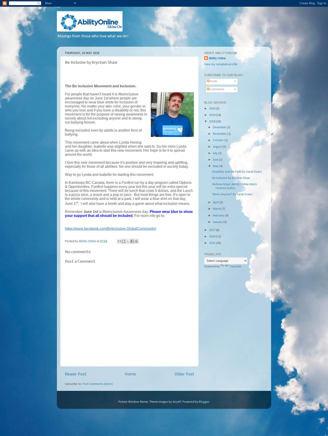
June (216, 159)
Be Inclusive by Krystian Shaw (231, 178)
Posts (213, 81)
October (218, 140)
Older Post (184, 374)
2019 (212, 115)
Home (130, 374)
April (216, 202)
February (219, 215)
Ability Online (217, 58)
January (218, 222)
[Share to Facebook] (132, 241)
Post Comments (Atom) (98, 384)
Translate (235, 266)
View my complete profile (220, 64)
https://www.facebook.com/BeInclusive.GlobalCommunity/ (110, 229)
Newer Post (75, 374)
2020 (212, 108)
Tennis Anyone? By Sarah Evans (232, 194)
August (218, 147)
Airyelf (177, 402)
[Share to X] (128, 241)
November (220, 134)
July (215, 153)
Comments (217, 89)
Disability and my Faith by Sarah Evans (237, 172)
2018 (212, 121)
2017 (212, 230)
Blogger (204, 402)
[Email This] (119, 241)
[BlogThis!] (123, 241)
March (217, 209)
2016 (212, 236)
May (216, 166)
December (220, 127)
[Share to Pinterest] (136, 241)
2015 (212, 243)
